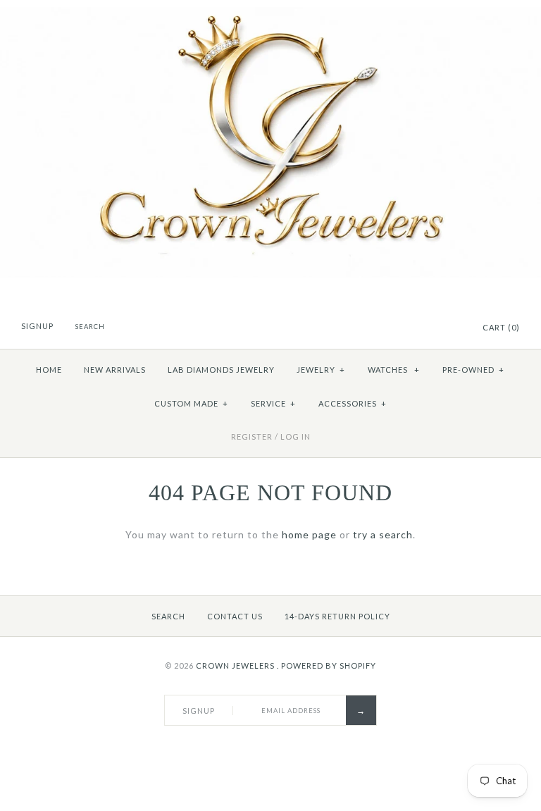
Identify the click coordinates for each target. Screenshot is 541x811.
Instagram (451, 328)
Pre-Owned (473, 369)
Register (252, 436)
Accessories (352, 403)
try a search (383, 534)
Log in (295, 436)
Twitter (434, 328)
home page (309, 534)
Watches (394, 369)
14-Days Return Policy (337, 616)
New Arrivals (115, 369)
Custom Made (191, 403)
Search (168, 616)
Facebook (416, 328)
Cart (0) (501, 327)
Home (49, 369)
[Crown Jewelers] (270, 14)
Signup (37, 325)
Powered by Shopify (328, 665)
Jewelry (321, 369)
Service (273, 403)
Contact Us (235, 616)
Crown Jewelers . (237, 665)
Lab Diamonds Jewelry (221, 369)
